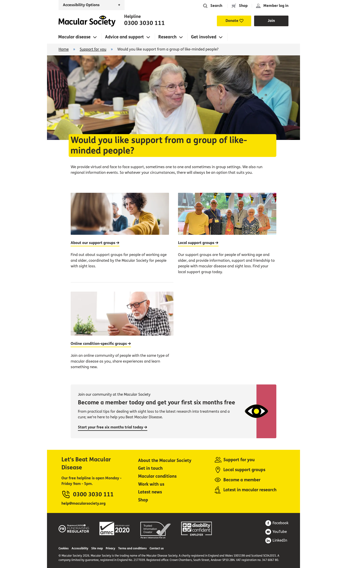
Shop (243, 5)
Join (271, 20)
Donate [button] (232, 20)
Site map (97, 548)
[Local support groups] (227, 237)
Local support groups (244, 469)
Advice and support (124, 37)
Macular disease (74, 37)
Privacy (110, 548)
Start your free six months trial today (111, 427)
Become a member (241, 480)
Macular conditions (157, 476)
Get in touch (150, 468)
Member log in (275, 5)
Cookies (64, 548)
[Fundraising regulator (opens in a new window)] (74, 528)
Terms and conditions (132, 548)
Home (87, 21)
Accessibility (80, 548)
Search (216, 5)
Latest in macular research (250, 490)
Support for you (93, 49)
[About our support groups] (120, 237)
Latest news (150, 492)
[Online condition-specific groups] (122, 329)
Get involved (203, 37)
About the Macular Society (164, 460)
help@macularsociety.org (83, 503)
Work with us (151, 484)
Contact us (157, 548)
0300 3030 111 (144, 23)
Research (167, 37)
